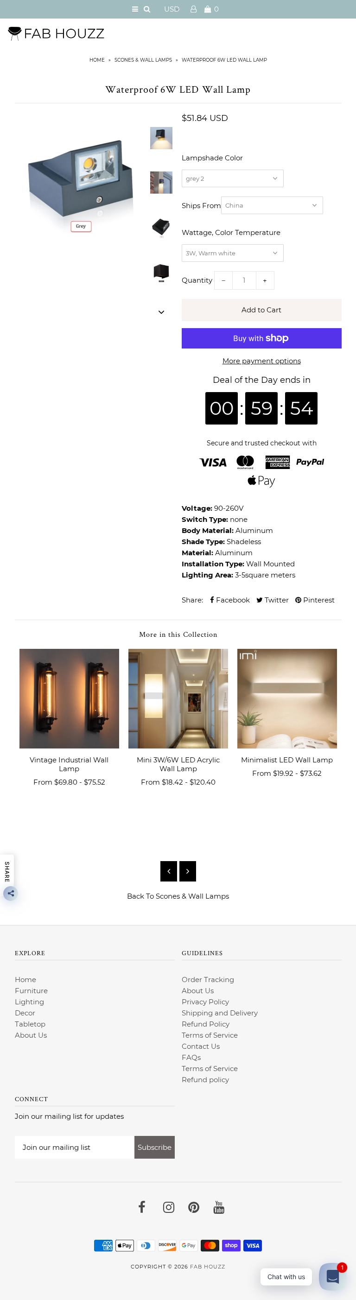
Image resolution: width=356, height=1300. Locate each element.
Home (97, 60)
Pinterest (318, 600)
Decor (25, 1012)
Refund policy (205, 1079)
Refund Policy (205, 1024)
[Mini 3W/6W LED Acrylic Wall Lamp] (178, 698)
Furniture (31, 990)
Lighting (29, 1001)
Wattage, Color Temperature (231, 232)
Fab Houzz (207, 1266)
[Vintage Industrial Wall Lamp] (69, 698)
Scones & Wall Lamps (143, 60)
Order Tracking (208, 979)
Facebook (232, 600)
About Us (31, 1035)
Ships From (201, 205)
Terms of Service (210, 1035)
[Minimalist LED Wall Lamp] (287, 698)
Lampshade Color (212, 157)
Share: (192, 600)
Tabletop (30, 1024)
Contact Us (201, 1046)
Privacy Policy (205, 1001)
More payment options (261, 360)
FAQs (191, 1057)
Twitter (276, 600)
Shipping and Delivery (220, 1012)
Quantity (197, 280)
